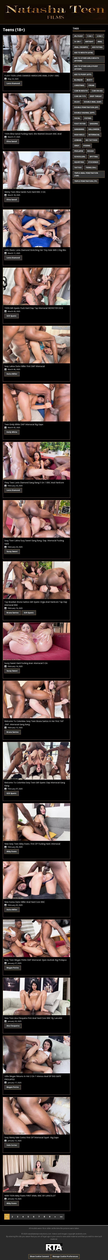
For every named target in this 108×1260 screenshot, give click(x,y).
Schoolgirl (79, 156)
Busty (89, 80)
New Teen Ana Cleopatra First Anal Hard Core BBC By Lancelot (33, 1018)
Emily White (12, 432)
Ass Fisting (97, 47)
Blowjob (78, 80)
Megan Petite (13, 968)
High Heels (79, 135)
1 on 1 (90, 36)
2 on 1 (100, 36)
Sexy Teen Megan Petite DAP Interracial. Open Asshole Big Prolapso (35, 960)
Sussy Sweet (12, 551)
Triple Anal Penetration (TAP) (86, 174)
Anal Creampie (81, 47)
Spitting (94, 156)
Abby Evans (12, 851)
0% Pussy (78, 36)
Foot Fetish (80, 123)
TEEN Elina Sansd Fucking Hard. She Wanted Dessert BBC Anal (32, 133)
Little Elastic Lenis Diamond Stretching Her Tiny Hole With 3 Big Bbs (35, 250)
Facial (77, 118)
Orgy (76, 145)
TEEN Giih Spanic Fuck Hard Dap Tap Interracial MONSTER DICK (33, 308)
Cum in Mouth (81, 91)
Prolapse (78, 151)
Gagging (94, 123)
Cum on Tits (80, 96)
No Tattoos (91, 140)
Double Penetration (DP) (86, 107)
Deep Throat (96, 96)
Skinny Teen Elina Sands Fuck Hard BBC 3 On (24, 192)
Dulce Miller (12, 374)
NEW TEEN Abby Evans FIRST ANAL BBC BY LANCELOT (30, 1195)
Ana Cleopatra (13, 1026)
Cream (91, 85)
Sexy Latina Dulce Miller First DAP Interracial (24, 366)
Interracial (94, 135)
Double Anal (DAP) (92, 102)
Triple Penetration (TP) (85, 181)
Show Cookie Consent (39, 1256)
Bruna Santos (13, 612)
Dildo (77, 102)
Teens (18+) (91, 167)
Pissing (86, 145)
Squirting (79, 162)
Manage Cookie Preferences (65, 1256)
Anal (100, 41)
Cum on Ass (97, 91)
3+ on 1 (77, 41)
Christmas (79, 85)
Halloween (93, 129)
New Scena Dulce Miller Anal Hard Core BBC (24, 902)
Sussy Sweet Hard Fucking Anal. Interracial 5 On (26, 663)
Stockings (93, 162)
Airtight (89, 41)
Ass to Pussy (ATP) (82, 74)
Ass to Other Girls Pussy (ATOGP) (86, 67)
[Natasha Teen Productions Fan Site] (54, 12)
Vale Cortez (12, 1145)
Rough (90, 151)
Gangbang (79, 129)
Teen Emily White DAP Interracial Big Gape (23, 424)
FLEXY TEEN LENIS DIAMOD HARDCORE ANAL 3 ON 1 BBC (31, 75)
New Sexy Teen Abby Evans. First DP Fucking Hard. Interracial (32, 843)
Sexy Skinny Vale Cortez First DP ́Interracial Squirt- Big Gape (31, 1137)
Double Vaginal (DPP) (84, 113)
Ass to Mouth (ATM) (83, 52)
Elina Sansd (12, 141)
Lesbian (77, 140)
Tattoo (78, 167)
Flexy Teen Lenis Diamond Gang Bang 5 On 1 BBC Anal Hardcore (34, 482)
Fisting (87, 118)
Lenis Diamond (13, 83)
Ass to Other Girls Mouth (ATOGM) (86, 59)
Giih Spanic (11, 316)
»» (61, 1216)
